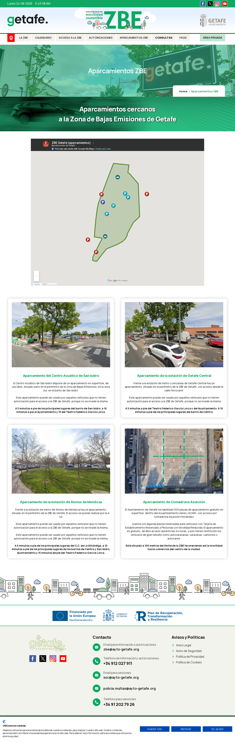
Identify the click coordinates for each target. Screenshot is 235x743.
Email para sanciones (117, 673)
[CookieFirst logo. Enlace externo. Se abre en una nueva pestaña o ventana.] (4, 721)
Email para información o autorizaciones (129, 645)
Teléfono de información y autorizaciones (131, 658)
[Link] (203, 3)
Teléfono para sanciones (119, 699)
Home (183, 91)
